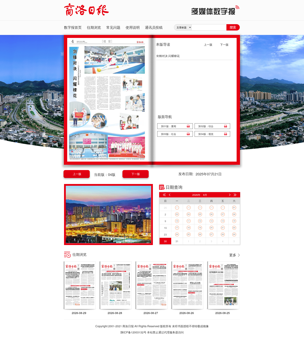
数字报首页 (73, 27)
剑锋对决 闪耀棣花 (168, 56)
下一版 (135, 174)
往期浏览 (94, 27)
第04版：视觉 (205, 134)
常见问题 (113, 27)
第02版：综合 (205, 126)
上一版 (77, 174)
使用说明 (133, 27)
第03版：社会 (168, 134)
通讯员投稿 (154, 27)
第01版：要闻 (168, 126)
